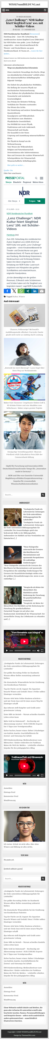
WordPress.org (10, 800)
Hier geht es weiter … (15, 165)
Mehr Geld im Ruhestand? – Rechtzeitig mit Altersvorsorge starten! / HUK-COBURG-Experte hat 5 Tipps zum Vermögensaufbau (23, 723)
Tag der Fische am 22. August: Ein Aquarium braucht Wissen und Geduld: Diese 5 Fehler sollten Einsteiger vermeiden (24, 691)
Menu (7, 10)
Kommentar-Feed (11, 796)
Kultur (15, 297)
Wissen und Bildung (25, 17)
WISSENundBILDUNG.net (24, 4)
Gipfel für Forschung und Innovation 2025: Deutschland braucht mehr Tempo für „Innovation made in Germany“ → (24, 469)
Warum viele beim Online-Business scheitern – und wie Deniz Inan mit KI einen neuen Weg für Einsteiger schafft (23, 701)
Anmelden (8, 788)
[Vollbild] (42, 650)
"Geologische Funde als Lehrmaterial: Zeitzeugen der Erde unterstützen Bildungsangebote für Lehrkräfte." (33, 514)
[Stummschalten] (38, 650)
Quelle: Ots (8, 170)
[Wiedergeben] (7, 650)
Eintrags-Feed (9, 792)
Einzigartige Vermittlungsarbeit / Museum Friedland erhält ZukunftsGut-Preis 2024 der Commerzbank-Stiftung (24, 454)
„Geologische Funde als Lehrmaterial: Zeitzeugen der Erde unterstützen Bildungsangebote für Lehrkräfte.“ (24, 666)
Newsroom (34, 34)
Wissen (22, 297)
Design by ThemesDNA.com (24, 1035)
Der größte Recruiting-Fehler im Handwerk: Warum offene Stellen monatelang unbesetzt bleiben (22, 675)
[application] (24, 641)
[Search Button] (45, 10)
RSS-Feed (17, 29)
